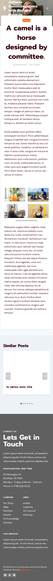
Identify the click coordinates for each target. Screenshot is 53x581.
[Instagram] (14, 575)
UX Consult (29, 510)
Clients (7, 514)
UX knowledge (11, 518)
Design (26, 20)
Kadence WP (25, 570)
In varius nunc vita (19, 387)
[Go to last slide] (8, 376)
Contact (7, 522)
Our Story (8, 503)
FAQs (5, 507)
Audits (26, 503)
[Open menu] (47, 8)
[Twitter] (10, 575)
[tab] (21, 403)
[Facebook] (5, 575)
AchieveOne (21, 65)
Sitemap (27, 514)
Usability (28, 507)
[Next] (44, 376)
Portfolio (8, 510)
